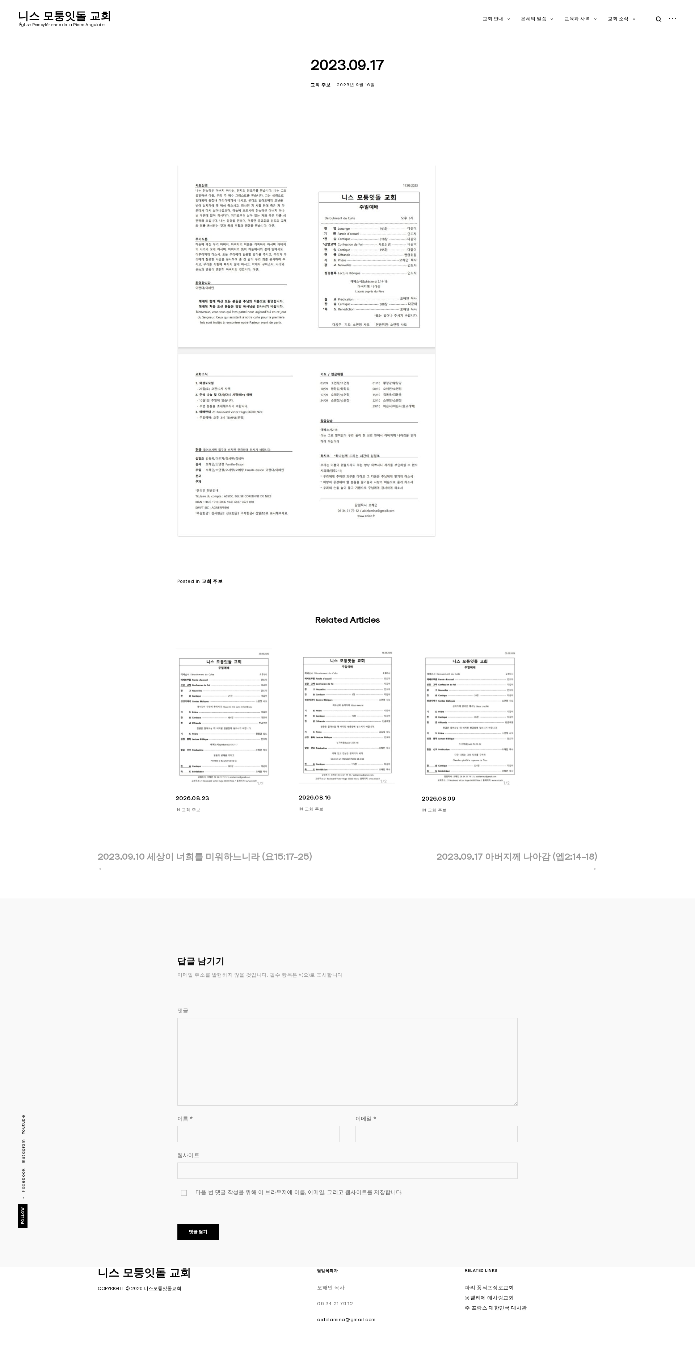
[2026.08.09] (470, 716)
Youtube (23, 1125)
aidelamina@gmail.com (346, 1319)
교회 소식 (618, 18)
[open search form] (657, 19)
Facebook (23, 1180)
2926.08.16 (315, 797)
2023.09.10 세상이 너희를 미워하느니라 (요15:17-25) (205, 856)
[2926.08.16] (347, 716)
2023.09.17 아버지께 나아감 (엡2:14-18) (517, 856)
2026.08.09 (439, 798)
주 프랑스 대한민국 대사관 (496, 1308)
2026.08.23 (193, 798)
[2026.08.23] (224, 716)
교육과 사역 (577, 18)
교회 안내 (493, 18)
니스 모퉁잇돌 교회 (64, 16)
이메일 (365, 1118)
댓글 (182, 1010)
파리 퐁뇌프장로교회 (489, 1287)
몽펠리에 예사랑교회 (489, 1298)
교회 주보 (321, 84)
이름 (185, 1118)
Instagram (23, 1151)
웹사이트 (188, 1155)
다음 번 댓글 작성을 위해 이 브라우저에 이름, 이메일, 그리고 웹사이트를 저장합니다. (299, 1192)
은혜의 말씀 (534, 18)
